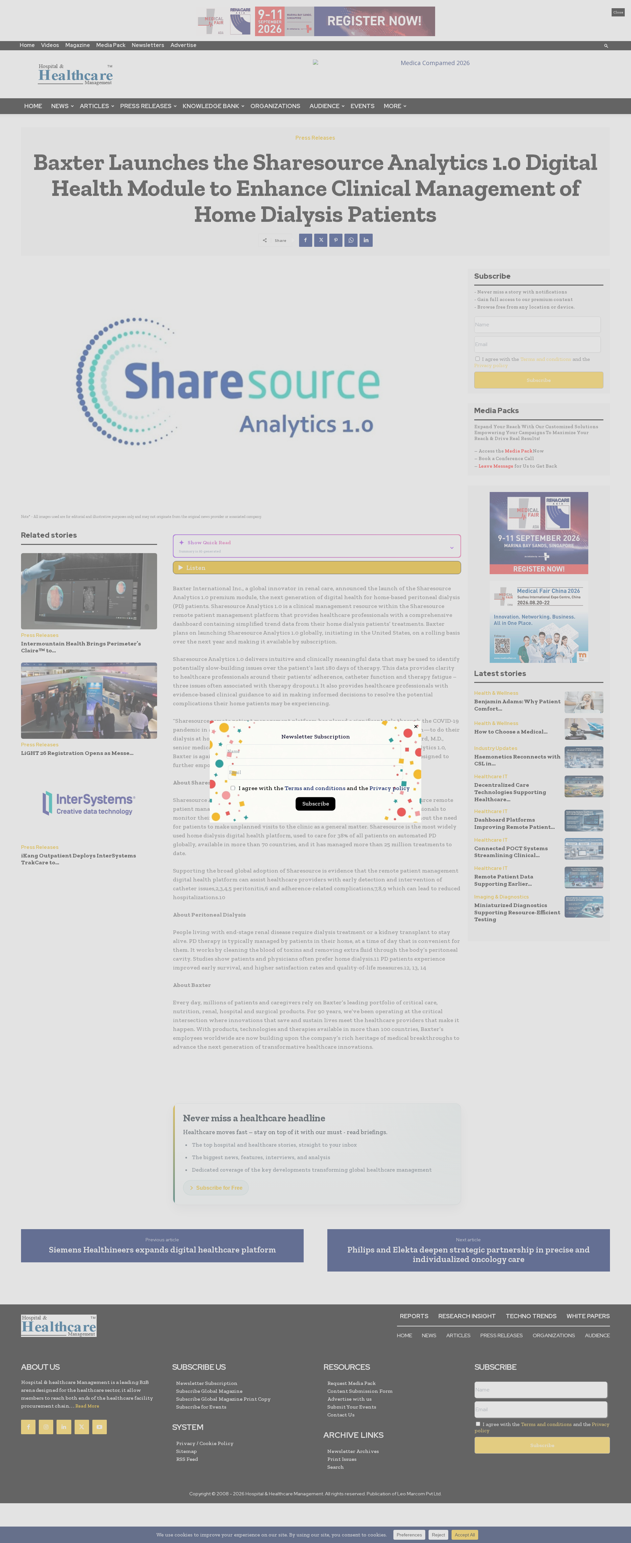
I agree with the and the (323, 788)
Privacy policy (389, 788)
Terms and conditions (315, 788)
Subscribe (315, 803)
